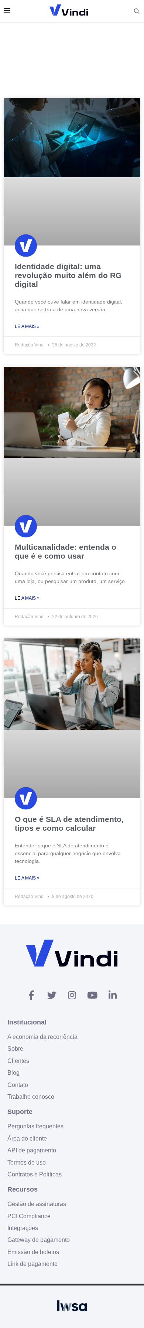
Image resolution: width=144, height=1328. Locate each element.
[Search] (136, 11)
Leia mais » (27, 326)
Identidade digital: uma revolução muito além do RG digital (68, 275)
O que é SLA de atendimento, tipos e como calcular (69, 823)
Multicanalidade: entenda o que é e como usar (65, 551)
